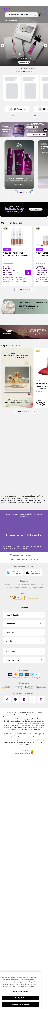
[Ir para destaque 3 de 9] (19, 71)
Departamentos (11, 623)
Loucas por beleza (13, 660)
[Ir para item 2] (23, 192)
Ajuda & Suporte (12, 615)
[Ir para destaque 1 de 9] (16, 71)
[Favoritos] (45, 9)
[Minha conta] (40, 9)
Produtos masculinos (34, 535)
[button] (28, 272)
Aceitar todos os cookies (20, 1005)
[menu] (2, 14)
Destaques (10, 632)
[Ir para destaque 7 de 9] (28, 71)
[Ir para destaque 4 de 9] (21, 71)
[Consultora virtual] (40, 14)
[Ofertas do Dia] (17, 109)
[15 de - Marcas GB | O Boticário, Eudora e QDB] (24, 306)
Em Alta (9, 641)
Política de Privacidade (21, 548)
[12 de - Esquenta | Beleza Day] (24, 209)
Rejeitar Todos (20, 998)
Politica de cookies (27, 986)
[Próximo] (35, 117)
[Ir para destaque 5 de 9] (24, 71)
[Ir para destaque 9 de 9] (31, 71)
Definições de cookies (20, 991)
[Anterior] (12, 117)
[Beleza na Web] (6, 9)
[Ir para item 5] (28, 192)
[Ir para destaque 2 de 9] (18, 71)
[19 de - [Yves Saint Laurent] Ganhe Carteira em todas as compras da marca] (24, 332)
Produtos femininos (16, 535)
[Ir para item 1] (20, 192)
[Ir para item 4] (26, 192)
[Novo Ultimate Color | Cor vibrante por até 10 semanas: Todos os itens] (19, 164)
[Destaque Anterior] (2, 45)
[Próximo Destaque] (45, 45)
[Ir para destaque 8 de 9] (29, 71)
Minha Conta (11, 651)
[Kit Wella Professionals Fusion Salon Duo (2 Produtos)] (17, 236)
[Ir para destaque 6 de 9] (26, 71)
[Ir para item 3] (24, 192)
